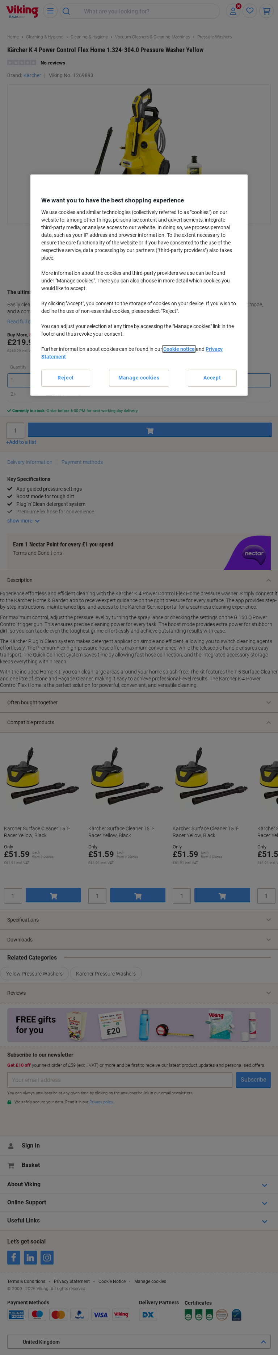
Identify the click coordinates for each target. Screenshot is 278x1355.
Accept (212, 378)
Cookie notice (179, 349)
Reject (66, 378)
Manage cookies (139, 378)
